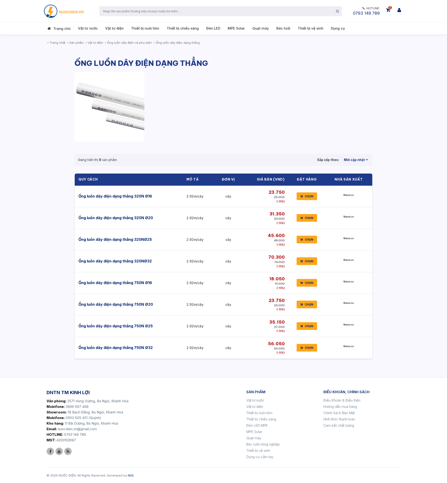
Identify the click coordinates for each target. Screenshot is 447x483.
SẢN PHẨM (255, 392)
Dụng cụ (338, 28)
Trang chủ (62, 28)
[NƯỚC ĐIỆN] (63, 11)
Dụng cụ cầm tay (259, 457)
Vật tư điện (114, 28)
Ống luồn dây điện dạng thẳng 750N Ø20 (115, 304)
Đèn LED (213, 28)
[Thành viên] (399, 10)
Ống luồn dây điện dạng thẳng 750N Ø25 (115, 326)
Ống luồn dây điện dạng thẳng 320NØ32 (115, 261)
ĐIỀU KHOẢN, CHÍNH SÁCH (346, 392)
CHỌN (309, 196)
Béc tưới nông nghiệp (263, 444)
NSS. (131, 475)
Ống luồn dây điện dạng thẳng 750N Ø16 (115, 282)
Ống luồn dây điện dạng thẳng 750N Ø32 (115, 347)
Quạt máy (260, 28)
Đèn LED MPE (257, 425)
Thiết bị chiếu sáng (183, 28)
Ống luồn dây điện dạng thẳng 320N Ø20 (115, 217)
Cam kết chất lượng (338, 425)
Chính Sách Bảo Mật (339, 413)
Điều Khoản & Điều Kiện (341, 400)
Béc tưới (283, 28)
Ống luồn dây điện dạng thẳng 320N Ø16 (115, 196)
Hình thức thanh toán (339, 419)
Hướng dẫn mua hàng (340, 406)
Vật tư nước (88, 28)
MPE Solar (236, 28)
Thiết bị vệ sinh (310, 28)
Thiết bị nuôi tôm (145, 28)
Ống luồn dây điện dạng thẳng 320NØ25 (115, 239)
